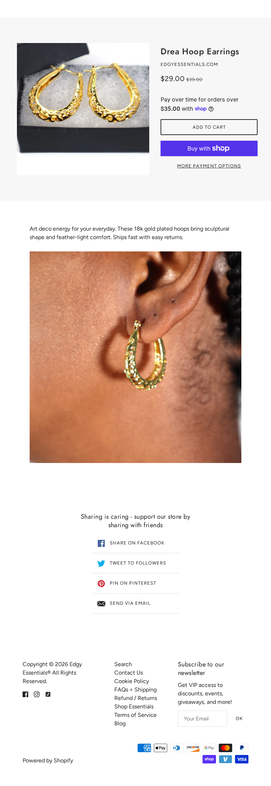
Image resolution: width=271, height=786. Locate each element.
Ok (239, 718)
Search (123, 664)
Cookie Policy (131, 681)
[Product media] (135, 357)
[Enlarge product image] (83, 109)
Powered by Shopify (48, 760)
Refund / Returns (135, 698)
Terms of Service (135, 715)
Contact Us (128, 672)
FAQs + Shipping (135, 689)
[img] (25, 694)
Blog (120, 723)
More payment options (209, 166)
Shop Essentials (133, 706)
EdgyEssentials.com (189, 64)
